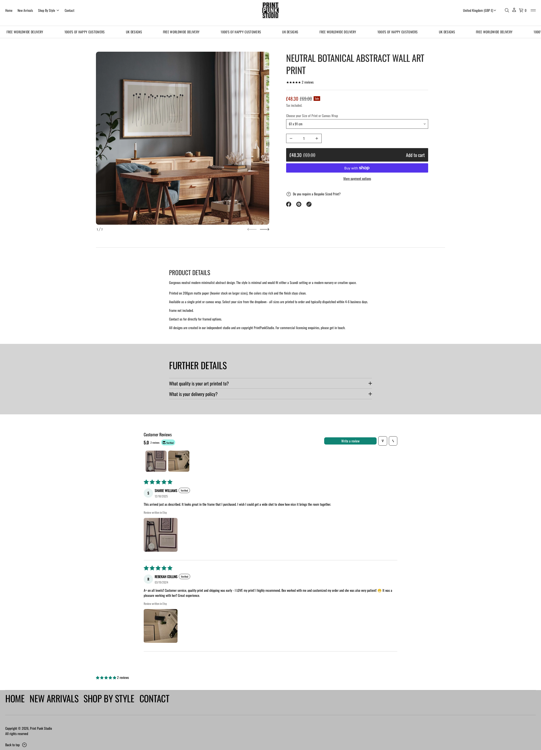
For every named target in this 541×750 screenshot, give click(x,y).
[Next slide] (264, 229)
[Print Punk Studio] (270, 10)
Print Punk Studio (41, 728)
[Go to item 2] (178, 461)
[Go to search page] (507, 10)
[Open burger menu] (533, 10)
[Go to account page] (514, 11)
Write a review (350, 440)
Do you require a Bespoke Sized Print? (317, 193)
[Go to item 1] (156, 461)
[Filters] (382, 441)
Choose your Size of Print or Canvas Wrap (312, 115)
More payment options (357, 178)
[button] (507, 10)
